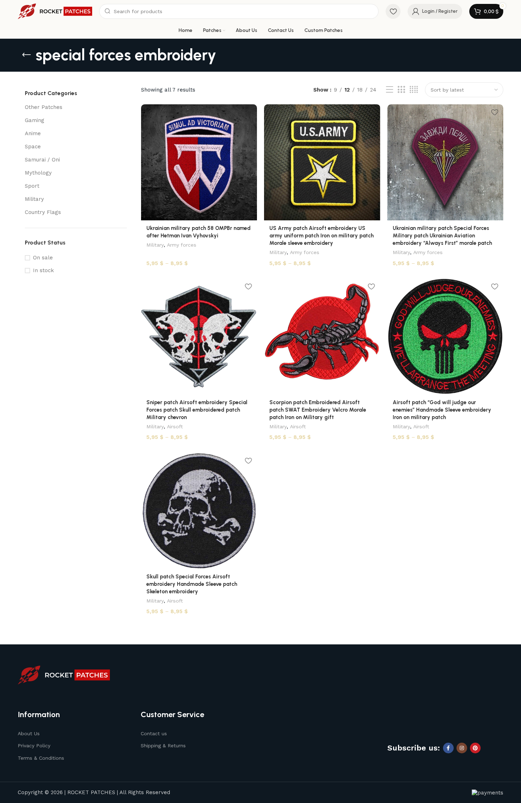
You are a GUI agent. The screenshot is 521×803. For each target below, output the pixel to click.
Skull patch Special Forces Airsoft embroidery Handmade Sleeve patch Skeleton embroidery (191, 584)
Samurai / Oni (42, 159)
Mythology (38, 173)
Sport (32, 186)
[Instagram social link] (461, 748)
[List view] (389, 90)
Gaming (34, 120)
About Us (29, 733)
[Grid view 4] (414, 90)
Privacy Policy (34, 745)
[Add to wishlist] (248, 112)
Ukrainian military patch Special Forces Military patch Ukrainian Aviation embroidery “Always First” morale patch (442, 235)
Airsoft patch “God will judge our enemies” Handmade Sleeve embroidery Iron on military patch (442, 409)
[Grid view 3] (401, 90)
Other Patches (43, 107)
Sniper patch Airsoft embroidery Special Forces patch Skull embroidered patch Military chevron (196, 409)
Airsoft (175, 426)
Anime (33, 133)
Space (33, 146)
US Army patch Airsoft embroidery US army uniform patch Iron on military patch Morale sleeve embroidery (321, 235)
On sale (43, 257)
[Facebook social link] (448, 748)
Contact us (154, 733)
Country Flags (43, 212)
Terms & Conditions (41, 758)
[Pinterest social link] (475, 748)
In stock (43, 270)
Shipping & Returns (163, 745)
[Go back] (26, 55)
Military (34, 199)
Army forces (181, 245)
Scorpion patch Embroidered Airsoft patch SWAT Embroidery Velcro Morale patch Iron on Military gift (317, 409)
